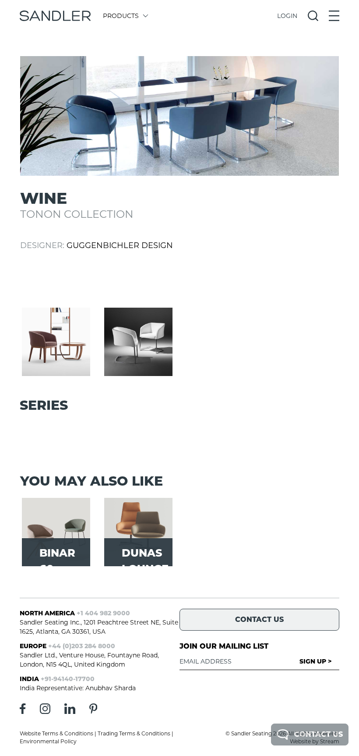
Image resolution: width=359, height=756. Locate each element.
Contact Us (318, 734)
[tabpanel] (179, 116)
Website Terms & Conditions (56, 733)
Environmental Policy (48, 741)
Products (121, 16)
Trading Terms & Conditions (134, 733)
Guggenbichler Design (120, 245)
